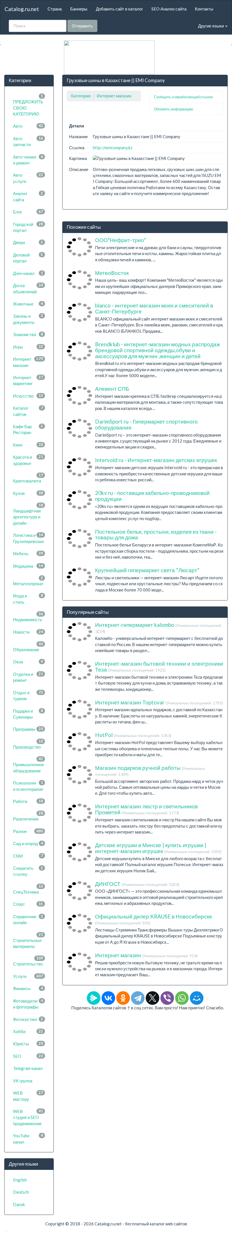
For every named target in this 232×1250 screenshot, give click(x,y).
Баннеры (78, 8)
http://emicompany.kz (112, 147)
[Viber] (167, 998)
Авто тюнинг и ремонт (28, 159)
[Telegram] (138, 998)
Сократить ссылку (28, 871)
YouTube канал (28, 1138)
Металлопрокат (28, 581)
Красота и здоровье (28, 459)
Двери (28, 242)
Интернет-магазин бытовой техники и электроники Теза (159, 666)
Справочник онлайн (28, 919)
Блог (28, 211)
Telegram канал (28, 1068)
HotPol (133, 735)
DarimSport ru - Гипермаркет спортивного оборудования (146, 424)
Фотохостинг (28, 1019)
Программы (28, 729)
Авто (28, 126)
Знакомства (28, 334)
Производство (28, 744)
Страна (55, 8)
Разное (28, 831)
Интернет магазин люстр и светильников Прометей (146, 809)
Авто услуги (28, 177)
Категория (81, 95)
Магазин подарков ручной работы (150, 770)
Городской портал (28, 227)
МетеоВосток (112, 273)
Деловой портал (28, 257)
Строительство (28, 961)
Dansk (19, 1204)
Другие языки (211, 25)
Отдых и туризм (28, 695)
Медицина (28, 566)
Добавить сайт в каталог (119, 8)
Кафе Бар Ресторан (28, 429)
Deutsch (21, 1192)
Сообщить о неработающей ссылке (183, 97)
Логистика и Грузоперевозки (28, 538)
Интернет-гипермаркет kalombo (158, 627)
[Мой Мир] (196, 998)
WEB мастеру (28, 1095)
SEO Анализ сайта (168, 8)
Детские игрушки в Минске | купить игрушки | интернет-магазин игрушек (158, 848)
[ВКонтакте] (108, 998)
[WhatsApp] (182, 998)
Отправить (82, 25)
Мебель (28, 553)
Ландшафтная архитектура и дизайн (28, 514)
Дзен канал (28, 273)
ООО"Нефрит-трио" (120, 240)
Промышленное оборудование (28, 765)
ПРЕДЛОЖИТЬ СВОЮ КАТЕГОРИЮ (28, 105)
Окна (28, 661)
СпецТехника (28, 889)
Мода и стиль (28, 598)
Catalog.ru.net (22, 9)
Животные (28, 303)
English (20, 1179)
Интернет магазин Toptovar (159, 702)
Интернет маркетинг (28, 380)
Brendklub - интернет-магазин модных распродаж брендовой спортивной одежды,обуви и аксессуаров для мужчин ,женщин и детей (157, 350)
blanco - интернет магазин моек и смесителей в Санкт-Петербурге (154, 308)
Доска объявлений (28, 288)
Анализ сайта (28, 196)
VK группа (22, 1080)
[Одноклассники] (123, 998)
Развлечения (28, 816)
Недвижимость (28, 617)
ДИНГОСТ (137, 884)
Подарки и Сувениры (28, 713)
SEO (28, 1056)
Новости (28, 631)
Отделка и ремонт (28, 677)
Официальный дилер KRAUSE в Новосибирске (153, 919)
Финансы (28, 988)
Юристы (28, 1043)
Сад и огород (28, 843)
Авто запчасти (28, 141)
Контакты (204, 8)
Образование (28, 647)
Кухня (28, 493)
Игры (28, 346)
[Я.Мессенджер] (93, 998)
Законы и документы (28, 318)
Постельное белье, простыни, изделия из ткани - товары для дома (156, 534)
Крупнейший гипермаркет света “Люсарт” (147, 570)
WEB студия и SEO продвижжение (28, 1117)
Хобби (28, 1031)
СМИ (28, 855)
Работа (28, 801)
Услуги (28, 976)
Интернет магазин (28, 361)
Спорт (28, 904)
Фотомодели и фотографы (28, 1003)
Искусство (28, 395)
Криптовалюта (28, 478)
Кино (28, 444)
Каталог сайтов (28, 410)
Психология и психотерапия (28, 785)
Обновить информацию (173, 109)
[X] (152, 998)
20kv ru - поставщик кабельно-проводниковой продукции (152, 496)
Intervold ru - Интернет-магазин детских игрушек (156, 460)
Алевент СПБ (112, 388)
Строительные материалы (28, 940)
